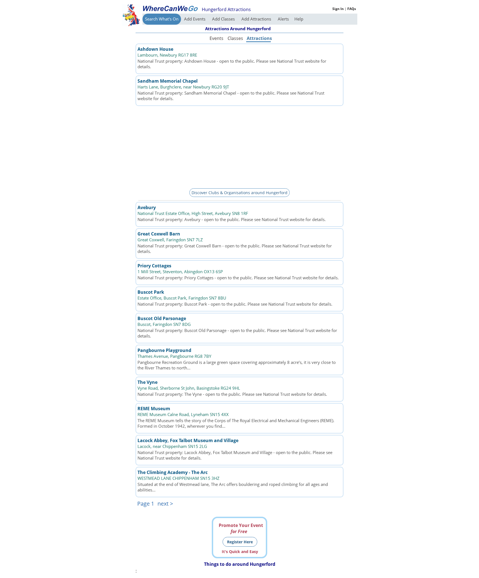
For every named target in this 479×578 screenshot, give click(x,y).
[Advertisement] (239, 146)
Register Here (240, 541)
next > (165, 503)
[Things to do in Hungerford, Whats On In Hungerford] (170, 8)
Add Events (195, 19)
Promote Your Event (241, 528)
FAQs (351, 8)
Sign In (338, 8)
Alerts (283, 19)
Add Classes (224, 19)
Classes (235, 38)
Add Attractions (256, 19)
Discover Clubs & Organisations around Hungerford (239, 192)
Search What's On (162, 19)
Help (298, 19)
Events (216, 38)
